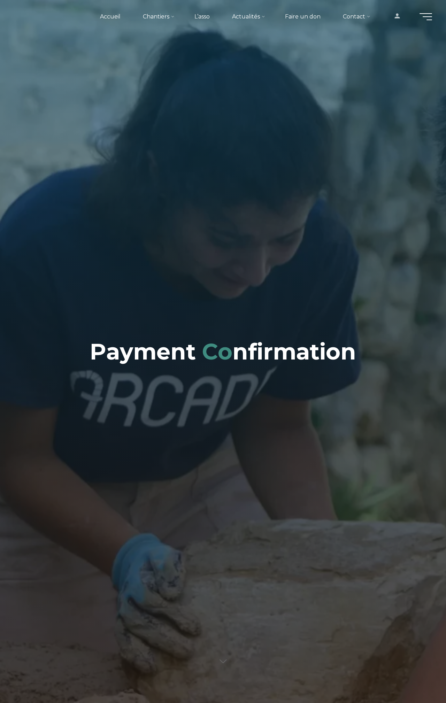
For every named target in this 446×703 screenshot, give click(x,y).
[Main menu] (426, 16)
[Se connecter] (397, 16)
